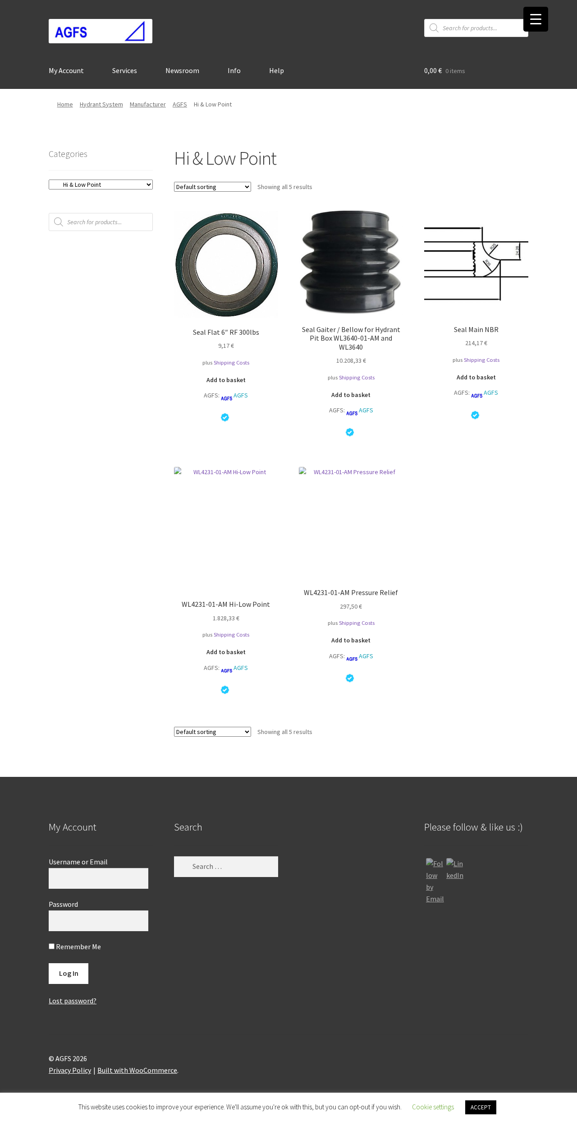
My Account (66, 70)
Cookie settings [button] (433, 1107)
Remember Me (78, 946)
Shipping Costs (231, 362)
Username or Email (78, 861)
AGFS (180, 104)
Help (276, 70)
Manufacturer (148, 104)
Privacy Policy (70, 1070)
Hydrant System (101, 104)
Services (124, 70)
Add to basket (226, 380)
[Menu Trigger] (535, 19)
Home (65, 104)
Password (63, 904)
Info (234, 70)
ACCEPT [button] (481, 1107)
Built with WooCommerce (137, 1070)
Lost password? (72, 1000)
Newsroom (182, 70)
